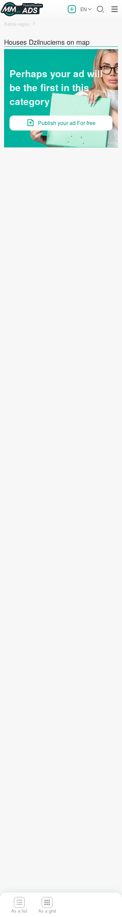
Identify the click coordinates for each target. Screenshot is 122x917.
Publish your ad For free (67, 123)
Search (100, 9)
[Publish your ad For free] (72, 9)
